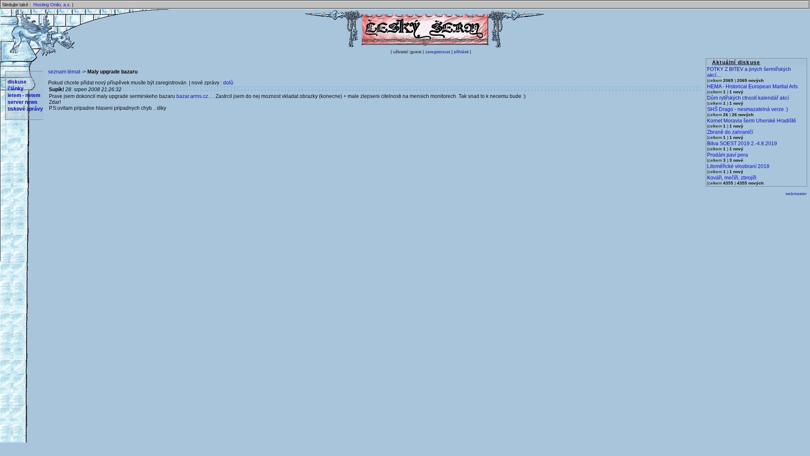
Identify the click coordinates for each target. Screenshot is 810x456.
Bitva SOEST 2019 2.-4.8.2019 (742, 144)
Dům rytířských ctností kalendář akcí (748, 98)
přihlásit (461, 51)
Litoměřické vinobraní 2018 (738, 166)
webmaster (796, 193)
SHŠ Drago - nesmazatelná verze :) (747, 109)
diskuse (17, 82)
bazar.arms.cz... (194, 96)
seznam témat (64, 72)
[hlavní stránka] (424, 46)
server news (23, 102)
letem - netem (24, 95)
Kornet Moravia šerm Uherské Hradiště (751, 121)
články (16, 89)
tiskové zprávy (25, 109)
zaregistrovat (437, 51)
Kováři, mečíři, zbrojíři (731, 178)
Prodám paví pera (727, 155)
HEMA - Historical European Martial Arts (752, 87)
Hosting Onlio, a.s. (52, 4)
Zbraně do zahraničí (730, 132)
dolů (228, 83)
